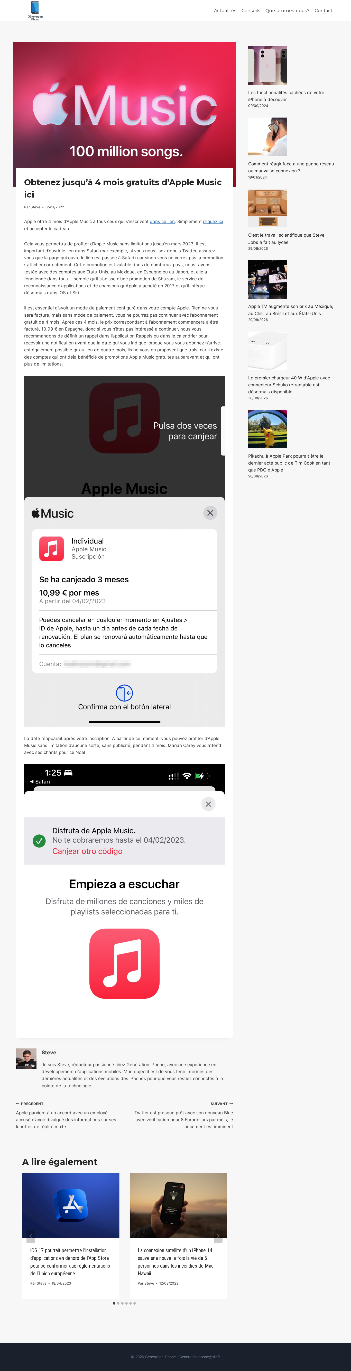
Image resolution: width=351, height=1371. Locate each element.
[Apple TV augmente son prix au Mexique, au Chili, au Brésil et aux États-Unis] (291, 279)
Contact (323, 10)
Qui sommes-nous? (287, 10)
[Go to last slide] (30, 1236)
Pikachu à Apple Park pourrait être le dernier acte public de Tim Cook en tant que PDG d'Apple (289, 463)
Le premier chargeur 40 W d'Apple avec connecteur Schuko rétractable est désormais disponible (289, 384)
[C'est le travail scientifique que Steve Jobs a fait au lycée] (291, 208)
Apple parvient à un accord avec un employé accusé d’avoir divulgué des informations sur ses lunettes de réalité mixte (66, 1115)
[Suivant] (218, 1236)
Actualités (225, 10)
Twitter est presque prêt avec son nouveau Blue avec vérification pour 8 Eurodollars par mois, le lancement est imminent (183, 1115)
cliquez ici (213, 221)
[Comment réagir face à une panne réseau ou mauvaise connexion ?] (291, 137)
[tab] (114, 1303)
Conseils (251, 10)
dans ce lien (162, 221)
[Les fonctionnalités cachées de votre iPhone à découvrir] (291, 65)
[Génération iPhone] (35, 10)
